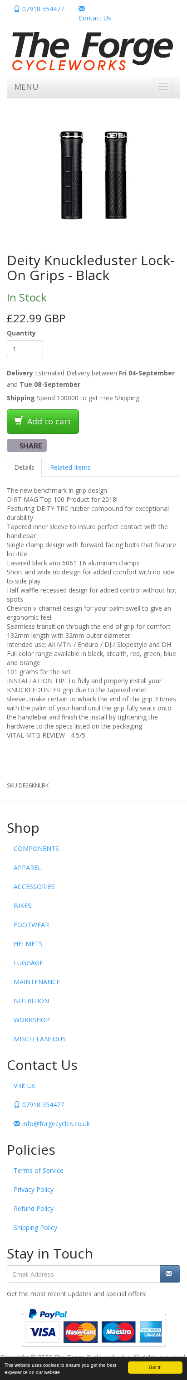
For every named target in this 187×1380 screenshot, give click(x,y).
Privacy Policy (34, 1189)
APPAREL (27, 867)
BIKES (22, 905)
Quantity (21, 333)
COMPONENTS (36, 848)
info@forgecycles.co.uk (56, 1123)
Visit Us (24, 1085)
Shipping (21, 398)
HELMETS (28, 943)
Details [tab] (24, 467)
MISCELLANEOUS (40, 1039)
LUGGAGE (28, 962)
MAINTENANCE (37, 981)
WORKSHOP (32, 1020)
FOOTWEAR (31, 924)
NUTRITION (31, 1000)
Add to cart (48, 421)
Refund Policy (34, 1208)
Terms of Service (39, 1170)
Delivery (20, 373)
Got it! (155, 1367)
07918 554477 (43, 9)
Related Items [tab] (70, 467)
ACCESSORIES (34, 886)
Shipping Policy (35, 1227)
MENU (26, 86)
